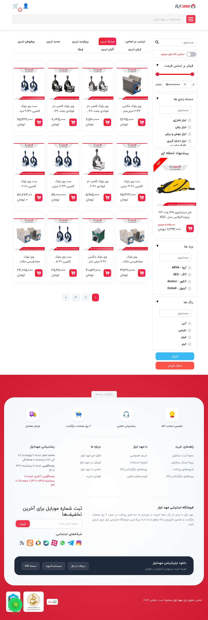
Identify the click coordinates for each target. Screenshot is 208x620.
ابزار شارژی (179, 120)
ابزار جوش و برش (175, 134)
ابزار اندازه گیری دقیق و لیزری (176, 143)
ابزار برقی (180, 127)
